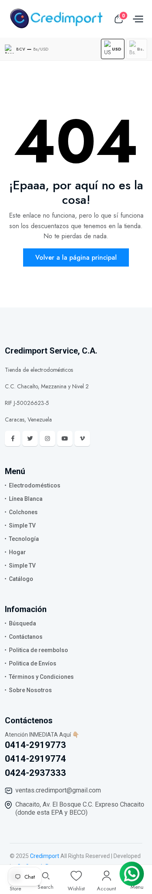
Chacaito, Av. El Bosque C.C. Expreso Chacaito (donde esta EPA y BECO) (79, 808)
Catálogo (21, 579)
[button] (112, 49)
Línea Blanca (26, 499)
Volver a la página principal (76, 257)
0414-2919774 (35, 759)
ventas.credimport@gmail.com (58, 790)
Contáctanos (26, 636)
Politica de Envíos (32, 663)
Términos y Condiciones (41, 677)
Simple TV (22, 525)
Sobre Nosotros (30, 690)
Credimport (44, 856)
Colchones (23, 512)
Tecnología (24, 539)
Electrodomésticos (34, 485)
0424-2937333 (35, 773)
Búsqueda (22, 623)
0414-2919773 (35, 745)
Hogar (17, 552)
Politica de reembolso (38, 650)
